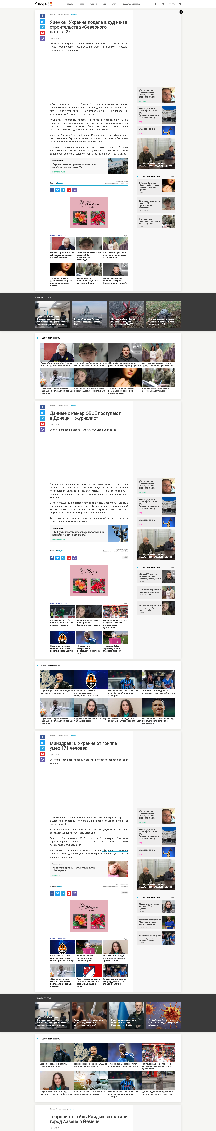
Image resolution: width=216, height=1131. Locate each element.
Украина (93, 4)
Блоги (114, 4)
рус (173, 4)
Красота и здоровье (131, 4)
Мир (104, 4)
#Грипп (125, 893)
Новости (69, 4)
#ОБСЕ (125, 557)
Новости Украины (63, 14)
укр (170, 4)
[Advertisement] (89, 76)
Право (81, 4)
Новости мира (62, 1109)
